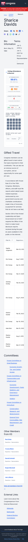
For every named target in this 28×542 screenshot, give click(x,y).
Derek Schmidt (10, 458)
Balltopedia (10, 512)
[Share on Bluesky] (22, 31)
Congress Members (11, 15)
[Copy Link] (19, 34)
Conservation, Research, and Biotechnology (14, 411)
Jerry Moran (9, 477)
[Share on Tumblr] (8, 34)
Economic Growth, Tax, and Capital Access (16, 369)
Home (5, 15)
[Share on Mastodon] (5, 34)
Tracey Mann (9, 449)
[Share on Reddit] (17, 31)
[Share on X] (14, 31)
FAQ (23, 538)
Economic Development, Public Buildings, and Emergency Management (17, 390)
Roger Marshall (10, 468)
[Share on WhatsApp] (10, 34)
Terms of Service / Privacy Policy (12, 538)
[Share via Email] (16, 34)
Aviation (12, 398)
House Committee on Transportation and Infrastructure (14, 378)
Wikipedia (10, 508)
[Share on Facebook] (11, 31)
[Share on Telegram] (13, 34)
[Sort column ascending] (12, 240)
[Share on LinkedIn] (20, 31)
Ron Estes (8, 439)
